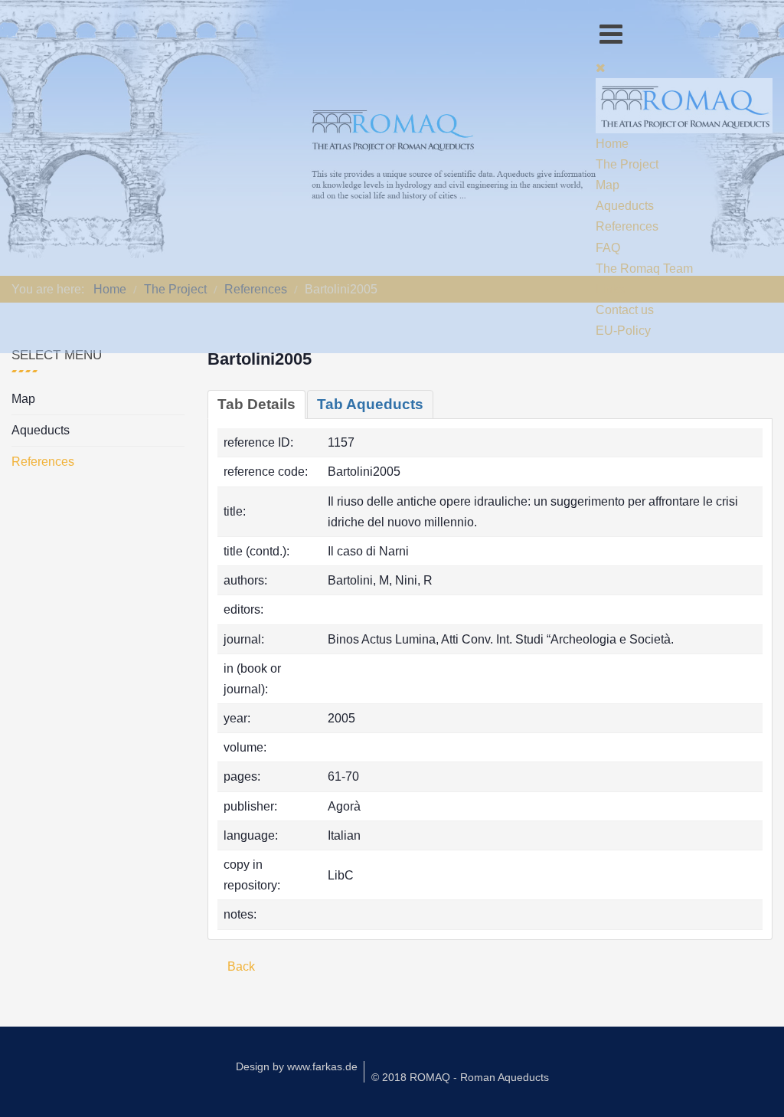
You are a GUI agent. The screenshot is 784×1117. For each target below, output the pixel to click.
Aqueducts (40, 430)
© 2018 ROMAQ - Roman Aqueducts (460, 1077)
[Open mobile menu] (611, 34)
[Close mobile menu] (601, 67)
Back (239, 966)
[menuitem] (612, 143)
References (42, 461)
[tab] (256, 404)
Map (23, 398)
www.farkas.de (322, 1066)
